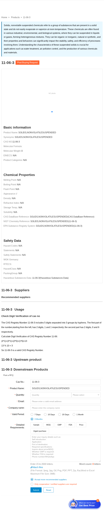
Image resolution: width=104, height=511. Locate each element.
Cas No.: (20, 382)
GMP (60, 425)
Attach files (37, 467)
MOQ (48, 425)
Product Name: (17, 388)
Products (15, 17)
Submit (36, 490)
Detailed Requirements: (17, 426)
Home (4, 17)
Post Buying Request (27, 62)
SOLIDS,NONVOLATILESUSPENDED (37, 132)
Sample (36, 425)
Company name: (16, 408)
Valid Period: (18, 414)
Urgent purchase (39, 431)
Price (81, 425)
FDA (70, 425)
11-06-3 (16, 142)
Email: (21, 401)
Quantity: (20, 395)
